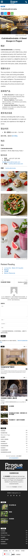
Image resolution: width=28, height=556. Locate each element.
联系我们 (20, 486)
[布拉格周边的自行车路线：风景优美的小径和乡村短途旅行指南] (4, 415)
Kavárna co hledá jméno (22, 282)
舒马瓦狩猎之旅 (12, 505)
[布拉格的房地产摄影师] (14, 357)
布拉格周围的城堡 (4, 445)
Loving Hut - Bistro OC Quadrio (13, 268)
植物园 (10, 512)
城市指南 (22, 550)
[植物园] (4, 514)
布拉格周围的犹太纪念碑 (6, 452)
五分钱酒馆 (11, 406)
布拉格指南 (3, 441)
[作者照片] (14, 290)
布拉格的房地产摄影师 (7, 367)
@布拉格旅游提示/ (14, 458)
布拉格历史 (3, 447)
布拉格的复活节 (4, 443)
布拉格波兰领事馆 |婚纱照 (9, 398)
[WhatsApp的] (12, 13)
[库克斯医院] (4, 520)
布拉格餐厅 (4, 5)
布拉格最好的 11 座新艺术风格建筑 (17, 420)
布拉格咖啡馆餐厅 (4, 450)
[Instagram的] (11, 495)
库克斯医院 (11, 518)
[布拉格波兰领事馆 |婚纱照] (14, 388)
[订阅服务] (17, 495)
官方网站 (14, 136)
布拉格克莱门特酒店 (5, 282)
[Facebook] (2, 13)
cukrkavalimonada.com (16, 164)
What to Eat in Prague (5, 435)
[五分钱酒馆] (4, 408)
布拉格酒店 (3, 430)
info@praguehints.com (16, 492)
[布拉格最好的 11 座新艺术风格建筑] (4, 422)
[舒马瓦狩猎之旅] (4, 507)
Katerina (2, 368)
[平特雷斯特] (8, 13)
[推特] (5, 13)
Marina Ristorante (9, 273)
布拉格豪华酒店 (4, 432)
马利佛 (6, 271)
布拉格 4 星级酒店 (4, 439)
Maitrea (6, 270)
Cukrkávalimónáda (10, 168)
